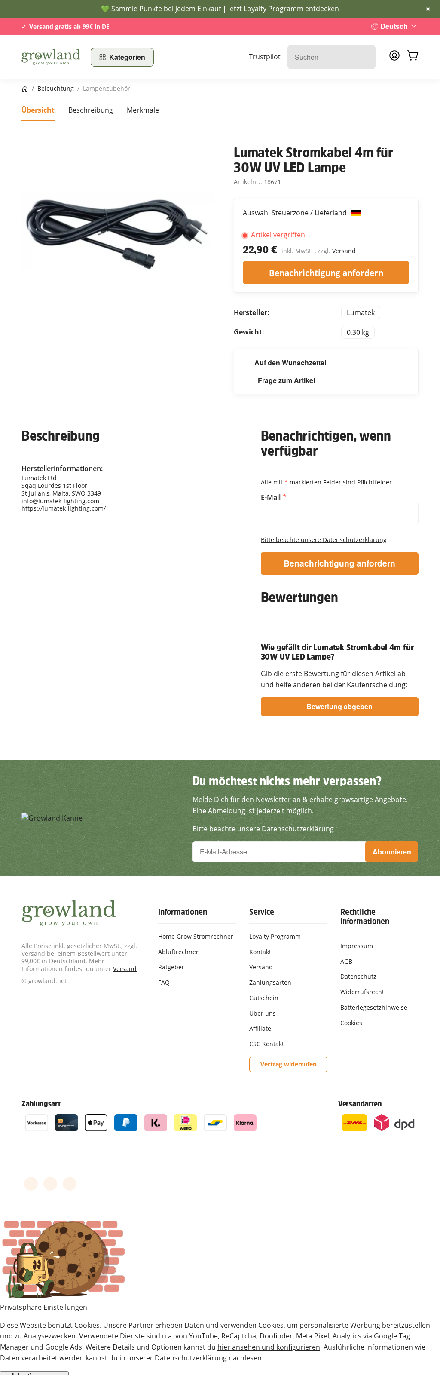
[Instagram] (69, 1184)
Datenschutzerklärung (191, 1358)
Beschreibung (90, 110)
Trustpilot (265, 56)
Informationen (182, 911)
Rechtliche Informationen (364, 916)
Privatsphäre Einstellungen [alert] (43, 1307)
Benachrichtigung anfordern (326, 273)
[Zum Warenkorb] (412, 57)
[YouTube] (50, 1184)
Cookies (351, 1023)
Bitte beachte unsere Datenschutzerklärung (324, 540)
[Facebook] (31, 1184)
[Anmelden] (394, 58)
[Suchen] (365, 57)
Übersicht (38, 110)
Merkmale (143, 110)
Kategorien (127, 57)
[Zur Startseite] (50, 57)
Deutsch (394, 26)
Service (261, 911)
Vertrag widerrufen (288, 1064)
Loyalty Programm (273, 8)
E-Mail (271, 497)
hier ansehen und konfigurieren (268, 1347)
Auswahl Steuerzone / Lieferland (295, 212)
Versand (344, 251)
